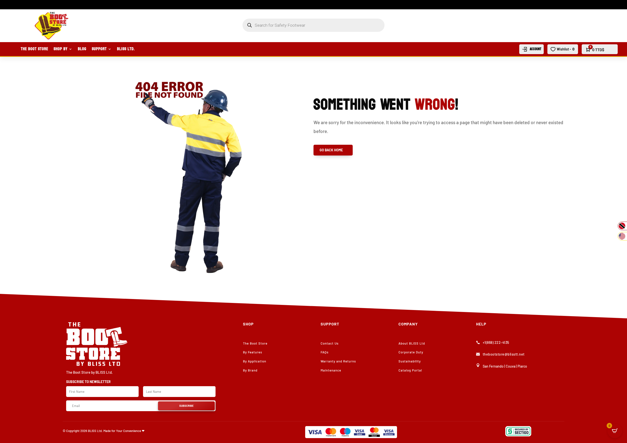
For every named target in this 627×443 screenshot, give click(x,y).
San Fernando (493, 366)
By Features (252, 352)
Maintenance (331, 370)
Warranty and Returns (338, 361)
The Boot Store (34, 50)
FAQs (324, 352)
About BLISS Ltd (411, 343)
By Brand (250, 370)
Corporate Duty (410, 352)
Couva (510, 366)
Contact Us (329, 343)
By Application (254, 361)
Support (99, 50)
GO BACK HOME (331, 150)
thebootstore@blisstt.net (504, 354)
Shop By (61, 50)
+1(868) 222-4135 (496, 342)
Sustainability (409, 361)
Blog (82, 50)
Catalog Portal (410, 370)
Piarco (522, 366)
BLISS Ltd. (126, 50)
